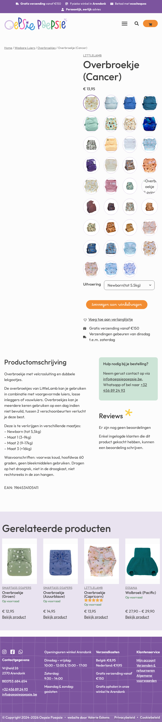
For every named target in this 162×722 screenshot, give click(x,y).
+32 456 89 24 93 (15, 689)
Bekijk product (14, 616)
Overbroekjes (47, 48)
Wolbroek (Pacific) (140, 592)
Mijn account (145, 660)
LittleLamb (92, 56)
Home (8, 48)
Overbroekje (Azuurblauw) (54, 594)
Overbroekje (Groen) (12, 594)
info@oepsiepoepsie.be (122, 379)
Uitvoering (92, 284)
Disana (131, 589)
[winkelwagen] (150, 23)
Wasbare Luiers (25, 48)
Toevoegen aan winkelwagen (117, 305)
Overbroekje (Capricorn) (94, 594)
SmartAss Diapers (16, 589)
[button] (108, 319)
